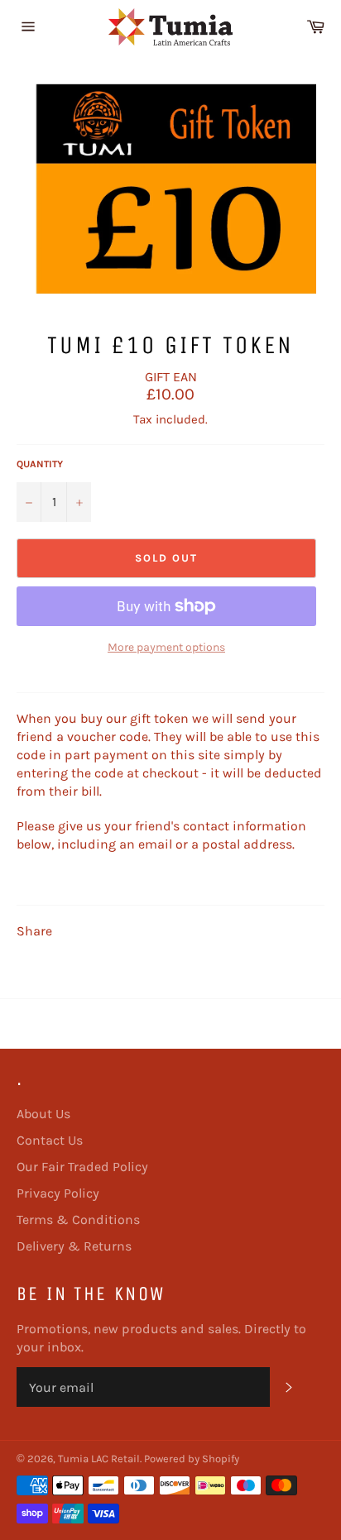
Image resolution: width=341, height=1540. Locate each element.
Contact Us (50, 1140)
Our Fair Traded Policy (82, 1166)
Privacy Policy (58, 1193)
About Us (43, 1114)
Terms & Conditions (78, 1219)
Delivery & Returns (74, 1246)
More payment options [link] (166, 647)
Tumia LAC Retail (99, 1458)
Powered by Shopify (191, 1458)
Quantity (40, 464)
